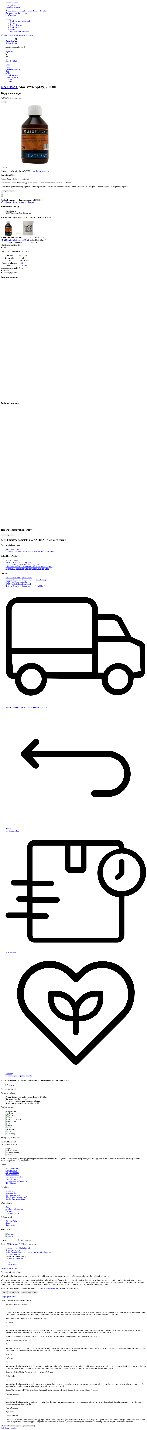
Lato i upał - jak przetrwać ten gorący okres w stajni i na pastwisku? (30, 551)
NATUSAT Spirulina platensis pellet (19, 584)
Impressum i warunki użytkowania (18, 1248)
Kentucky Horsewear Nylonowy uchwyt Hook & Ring (26, 580)
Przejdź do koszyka (13, 7)
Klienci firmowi (11, 1183)
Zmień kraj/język (24, 1240)
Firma (8, 1262)
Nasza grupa (10, 1225)
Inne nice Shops (11, 1264)
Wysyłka (11, 15)
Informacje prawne (10, 273)
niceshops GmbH (17, 1244)
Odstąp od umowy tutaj (9, 1268)
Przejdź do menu (12, 3)
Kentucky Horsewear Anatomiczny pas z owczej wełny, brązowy (29, 567)
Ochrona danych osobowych (16, 1250)
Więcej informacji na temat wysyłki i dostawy (17, 202)
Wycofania (9, 1211)
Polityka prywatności (8, 1297)
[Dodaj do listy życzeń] (2, 193)
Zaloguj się (10, 1191)
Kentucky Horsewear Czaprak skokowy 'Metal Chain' (25, 586)
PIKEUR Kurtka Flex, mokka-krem (19, 578)
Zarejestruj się (11, 1193)
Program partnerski (12, 1213)
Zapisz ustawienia (8, 1426)
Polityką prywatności (51, 1288)
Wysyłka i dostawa (12, 1175)
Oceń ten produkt (7, 535)
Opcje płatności (15, 27)
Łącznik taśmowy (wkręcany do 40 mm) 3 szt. (22, 565)
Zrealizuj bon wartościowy (15, 1199)
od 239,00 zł (26, 11)
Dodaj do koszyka (8, 191)
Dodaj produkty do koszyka (11, 245)
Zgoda (4, 1292)
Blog (7, 1207)
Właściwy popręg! (12, 549)
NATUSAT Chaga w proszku (16, 582)
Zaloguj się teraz (11, 43)
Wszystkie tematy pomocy (19, 31)
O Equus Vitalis (11, 1221)
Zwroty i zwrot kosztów (14, 1177)
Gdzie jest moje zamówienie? (20, 21)
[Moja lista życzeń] (7, 55)
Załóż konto (10, 51)
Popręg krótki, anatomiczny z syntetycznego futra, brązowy (27, 569)
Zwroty (13, 23)
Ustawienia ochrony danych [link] (16, 1256)
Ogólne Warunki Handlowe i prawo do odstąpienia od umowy (28, 1252)
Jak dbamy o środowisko (15, 1209)
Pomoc (8, 19)
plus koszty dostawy (40, 171)
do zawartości (11, 5)
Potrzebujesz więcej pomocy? (16, 1181)
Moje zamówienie (12, 1169)
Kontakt (13, 29)
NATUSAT (9, 87)
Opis (4, 247)
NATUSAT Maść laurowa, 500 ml (15, 240)
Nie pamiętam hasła (13, 1195)
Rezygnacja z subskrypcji (15, 1258)
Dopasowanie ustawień (29, 1292)
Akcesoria (6, 270)
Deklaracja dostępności (14, 1254)
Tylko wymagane (13, 1292)
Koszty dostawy (16, 25)
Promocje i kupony (12, 1179)
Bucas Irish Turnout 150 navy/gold (18, 562)
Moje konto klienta (12, 1173)
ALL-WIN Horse (12, 560)
